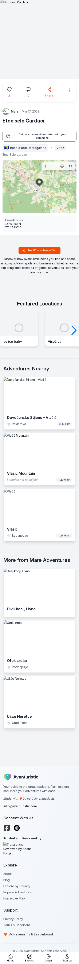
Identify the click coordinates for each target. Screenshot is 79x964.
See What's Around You (42, 250)
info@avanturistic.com (20, 806)
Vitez (60, 148)
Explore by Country (16, 886)
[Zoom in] (45, 166)
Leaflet (49, 211)
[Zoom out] (53, 166)
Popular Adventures (17, 892)
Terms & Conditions (16, 925)
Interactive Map (14, 898)
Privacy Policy (13, 919)
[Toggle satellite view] (62, 166)
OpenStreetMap (66, 211)
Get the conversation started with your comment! (42, 136)
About (7, 874)
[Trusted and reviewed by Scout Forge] (39, 848)
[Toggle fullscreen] (70, 166)
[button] (74, 330)
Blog (6, 880)
